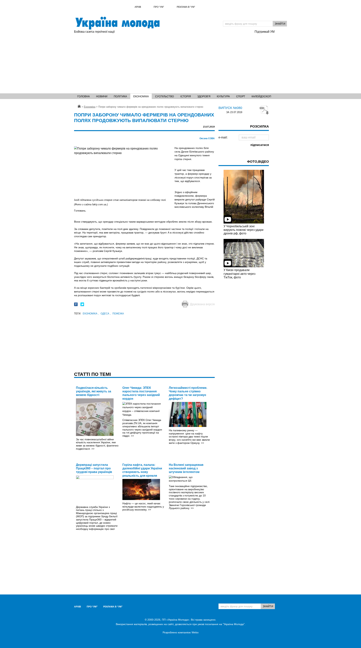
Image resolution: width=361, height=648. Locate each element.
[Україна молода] (117, 23)
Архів (138, 7)
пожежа (118, 313)
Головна (83, 96)
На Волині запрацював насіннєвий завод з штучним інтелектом (186, 468)
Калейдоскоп (261, 96)
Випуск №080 (230, 108)
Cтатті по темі (92, 374)
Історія (185, 96)
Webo (195, 632)
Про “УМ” (159, 7)
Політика (120, 96)
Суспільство (164, 96)
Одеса (106, 313)
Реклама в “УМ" (186, 7)
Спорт (240, 96)
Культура (223, 96)
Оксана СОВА (207, 138)
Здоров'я (203, 96)
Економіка (141, 96)
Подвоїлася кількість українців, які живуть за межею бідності (93, 391)
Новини (101, 96)
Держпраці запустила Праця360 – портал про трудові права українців (94, 468)
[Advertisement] (162, 62)
